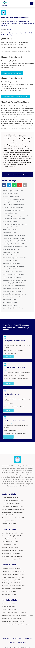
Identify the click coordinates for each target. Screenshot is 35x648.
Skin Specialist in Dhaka (10, 302)
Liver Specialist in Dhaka (10, 260)
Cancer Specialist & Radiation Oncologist (16, 326)
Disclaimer (22, 643)
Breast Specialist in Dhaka (10, 193)
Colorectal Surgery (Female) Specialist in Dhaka (17, 216)
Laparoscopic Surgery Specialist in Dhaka (15, 258)
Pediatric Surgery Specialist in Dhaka (14, 283)
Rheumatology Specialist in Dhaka (13, 297)
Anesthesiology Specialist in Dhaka (13, 191)
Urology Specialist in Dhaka (11, 305)
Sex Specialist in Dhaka (9, 299)
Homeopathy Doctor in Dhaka (11, 249)
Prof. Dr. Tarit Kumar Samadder (14, 421)
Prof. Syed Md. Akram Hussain (14, 341)
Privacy (12, 643)
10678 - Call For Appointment (12, 73)
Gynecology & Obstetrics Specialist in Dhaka (16, 241)
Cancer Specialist (14, 33)
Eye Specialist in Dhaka (9, 232)
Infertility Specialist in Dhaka (11, 252)
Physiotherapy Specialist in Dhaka (13, 288)
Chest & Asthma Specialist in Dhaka (13, 204)
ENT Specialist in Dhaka (10, 230)
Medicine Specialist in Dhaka (11, 263)
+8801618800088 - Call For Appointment (15, 96)
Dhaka (9, 29)
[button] (32, 3)
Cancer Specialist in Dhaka (11, 196)
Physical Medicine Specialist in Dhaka (14, 285)
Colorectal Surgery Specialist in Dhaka (14, 218)
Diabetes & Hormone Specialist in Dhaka (15, 224)
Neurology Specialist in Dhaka (11, 269)
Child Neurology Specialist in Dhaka (13, 210)
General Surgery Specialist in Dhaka (13, 238)
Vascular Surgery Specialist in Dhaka (13, 308)
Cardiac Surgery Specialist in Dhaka (13, 199)
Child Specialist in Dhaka (10, 213)
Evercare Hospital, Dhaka (14, 21)
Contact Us (28, 638)
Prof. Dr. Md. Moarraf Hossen (15, 17)
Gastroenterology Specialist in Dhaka (14, 235)
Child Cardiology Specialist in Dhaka (13, 207)
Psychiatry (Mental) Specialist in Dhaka (14, 294)
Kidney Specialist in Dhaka (10, 255)
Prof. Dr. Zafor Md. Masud (12, 394)
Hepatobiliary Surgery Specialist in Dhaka (15, 246)
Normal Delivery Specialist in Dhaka (13, 274)
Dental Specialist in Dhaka (10, 221)
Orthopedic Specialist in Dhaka (12, 277)
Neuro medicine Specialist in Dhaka (13, 266)
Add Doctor (17, 638)
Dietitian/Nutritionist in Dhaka (11, 227)
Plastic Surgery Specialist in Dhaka (13, 291)
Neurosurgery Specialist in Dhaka (12, 272)
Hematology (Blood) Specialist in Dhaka (14, 244)
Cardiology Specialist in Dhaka (12, 202)
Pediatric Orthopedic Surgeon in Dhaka (14, 280)
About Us (6, 638)
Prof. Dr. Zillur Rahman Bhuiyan (14, 367)
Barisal (5, 423)
